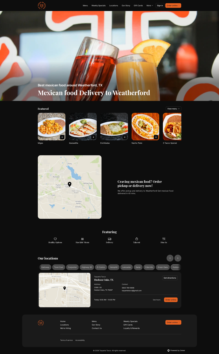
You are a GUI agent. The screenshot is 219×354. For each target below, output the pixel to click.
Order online (170, 300)
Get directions (170, 278)
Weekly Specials (99, 5)
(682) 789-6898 (128, 288)
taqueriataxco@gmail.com (132, 291)
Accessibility (80, 340)
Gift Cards (138, 5)
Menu (85, 5)
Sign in (160, 5)
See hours (156, 300)
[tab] (45, 267)
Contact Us (97, 328)
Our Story (126, 5)
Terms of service (66, 340)
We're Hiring (65, 328)
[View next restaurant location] (177, 258)
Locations (113, 5)
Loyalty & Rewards (131, 328)
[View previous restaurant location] (170, 258)
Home (62, 321)
